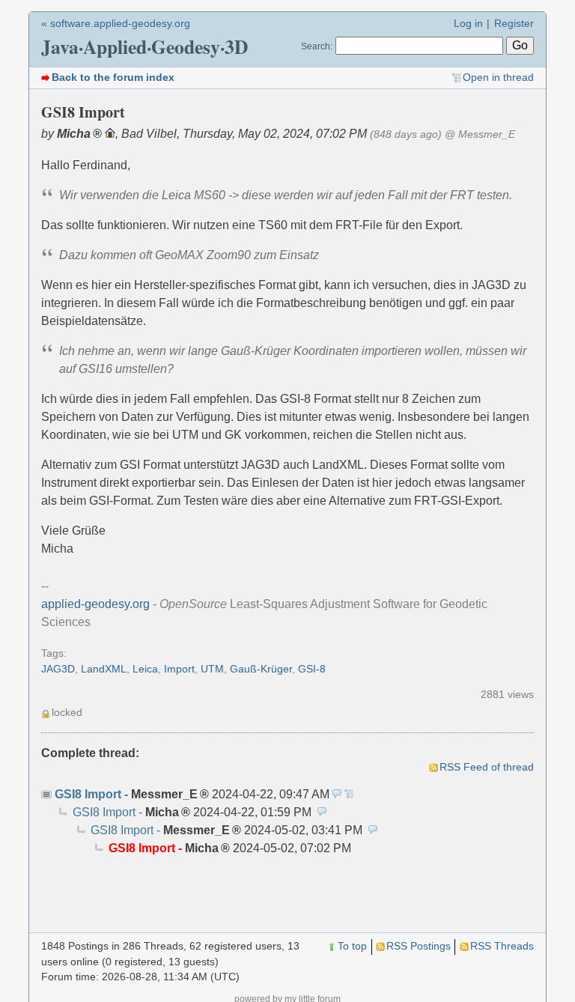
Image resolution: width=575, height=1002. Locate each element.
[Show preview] (336, 794)
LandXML (104, 669)
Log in (468, 23)
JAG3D (58, 669)
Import (179, 669)
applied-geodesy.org (95, 604)
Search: (316, 46)
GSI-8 (312, 669)
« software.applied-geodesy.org (115, 23)
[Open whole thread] (348, 794)
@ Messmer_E (480, 134)
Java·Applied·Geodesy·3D (144, 46)
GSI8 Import (88, 794)
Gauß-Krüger (261, 669)
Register (514, 23)
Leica (145, 669)
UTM (212, 669)
